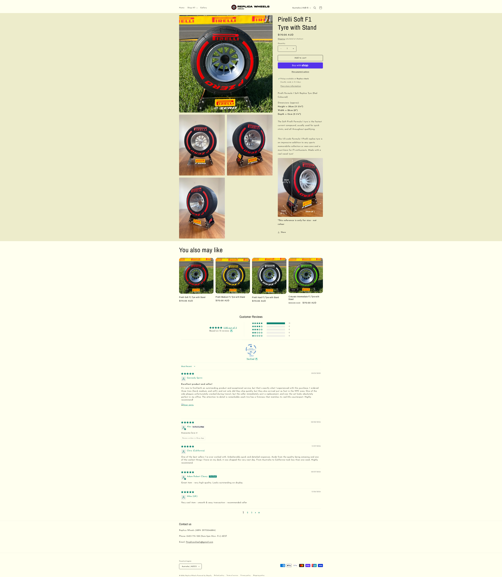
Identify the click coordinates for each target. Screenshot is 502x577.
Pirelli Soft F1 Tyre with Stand (192, 297)
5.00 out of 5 (230, 328)
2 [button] (247, 513)
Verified (250, 359)
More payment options (300, 72)
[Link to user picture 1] (187, 409)
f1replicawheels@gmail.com (199, 542)
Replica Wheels (191, 575)
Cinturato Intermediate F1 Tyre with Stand (304, 297)
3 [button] (251, 513)
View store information (290, 86)
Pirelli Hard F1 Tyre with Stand (265, 297)
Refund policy (219, 575)
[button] (192, 8)
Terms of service (232, 575)
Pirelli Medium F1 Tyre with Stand (230, 297)
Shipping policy (259, 575)
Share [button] (283, 232)
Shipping (281, 39)
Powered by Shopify (204, 575)
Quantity (281, 43)
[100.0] (251, 349)
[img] (187, 374)
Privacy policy (246, 575)
